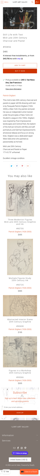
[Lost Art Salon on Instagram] (21, 448)
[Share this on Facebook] (17, 166)
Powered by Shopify (27, 465)
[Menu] (1, 2)
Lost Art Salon (15, 465)
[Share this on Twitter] (11, 166)
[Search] (32, 2)
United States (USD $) (18, 460)
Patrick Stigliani (9, 95)
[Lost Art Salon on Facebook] (18, 448)
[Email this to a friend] (28, 166)
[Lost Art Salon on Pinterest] (25, 448)
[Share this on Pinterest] (22, 166)
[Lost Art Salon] (20, 2)
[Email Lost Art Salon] (14, 448)
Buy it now (20, 71)
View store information (13, 89)
